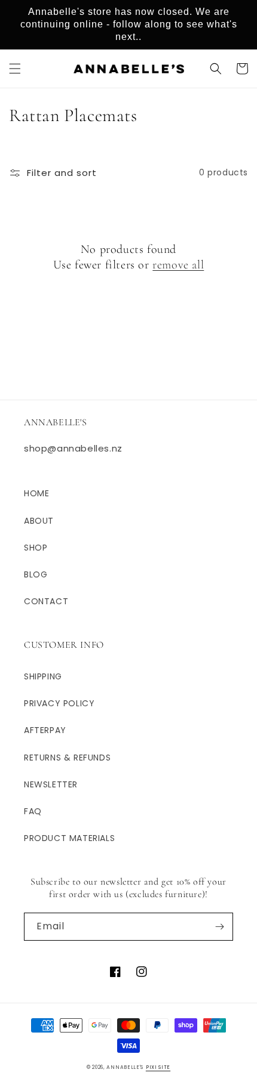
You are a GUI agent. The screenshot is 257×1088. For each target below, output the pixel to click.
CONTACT (46, 601)
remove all (178, 265)
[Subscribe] (219, 927)
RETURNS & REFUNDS (67, 758)
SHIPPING (43, 676)
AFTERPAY (45, 730)
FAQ (33, 811)
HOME (36, 493)
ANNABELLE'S (124, 1067)
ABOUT (39, 521)
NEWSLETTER (51, 784)
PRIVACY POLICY (59, 703)
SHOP (35, 548)
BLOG (35, 574)
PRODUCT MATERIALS (69, 838)
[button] (15, 68)
